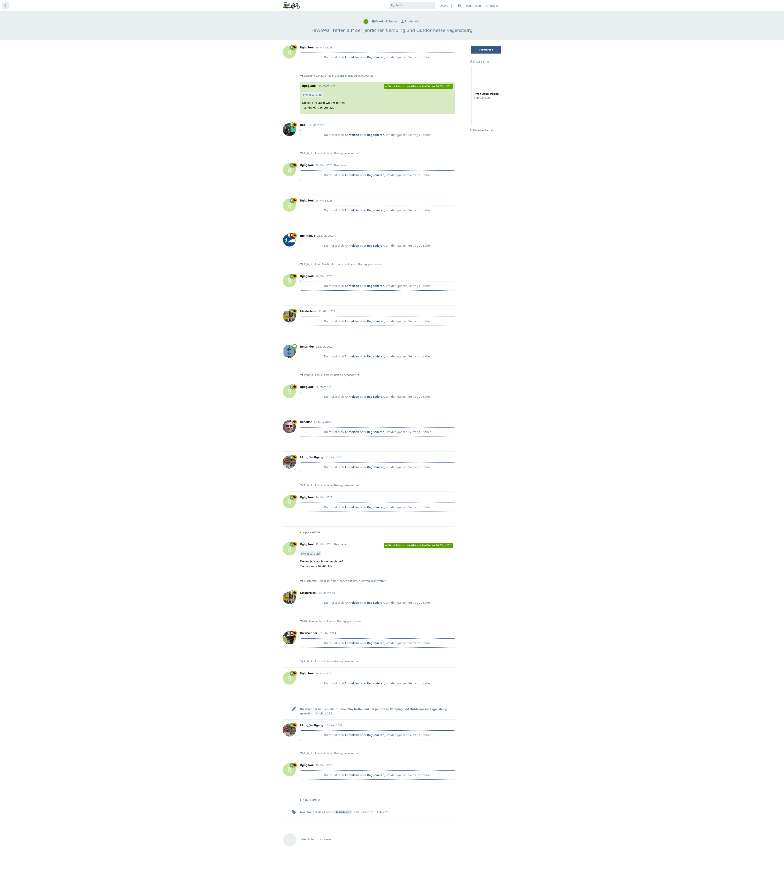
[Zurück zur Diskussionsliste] (5, 5)
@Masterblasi (312, 94)
